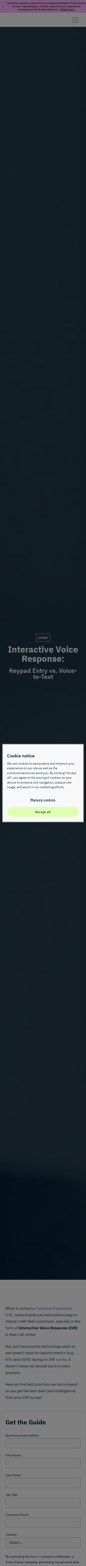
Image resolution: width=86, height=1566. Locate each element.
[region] (43, 783)
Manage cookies (43, 800)
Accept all (43, 812)
